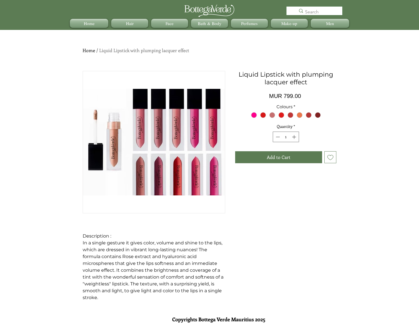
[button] (130, 23)
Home (89, 50)
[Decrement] (277, 137)
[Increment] (294, 137)
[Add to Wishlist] (330, 157)
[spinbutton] (286, 137)
